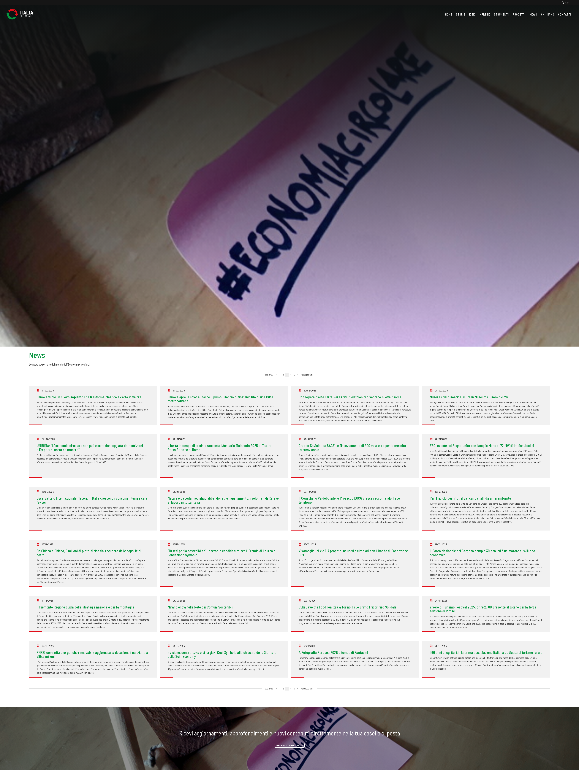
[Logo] (21, 14)
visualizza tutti (307, 374)
